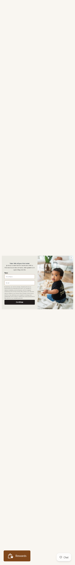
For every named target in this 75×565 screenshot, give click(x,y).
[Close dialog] (71, 257)
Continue (19, 302)
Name (6, 273)
